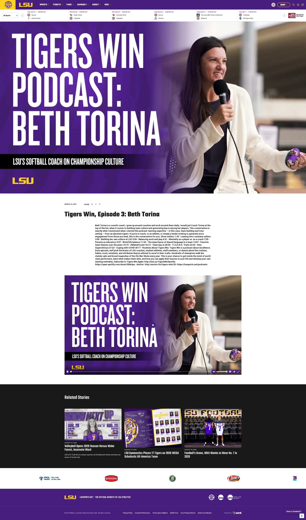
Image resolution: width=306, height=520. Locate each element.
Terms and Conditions (160, 513)
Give (107, 4)
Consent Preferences (142, 513)
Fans (69, 4)
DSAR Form (174, 513)
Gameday (81, 4)
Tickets (57, 4)
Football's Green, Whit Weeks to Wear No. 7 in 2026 (210, 455)
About (95, 4)
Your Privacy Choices (187, 513)
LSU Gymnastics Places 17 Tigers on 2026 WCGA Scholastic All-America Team (151, 455)
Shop (285, 5)
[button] (22, 15)
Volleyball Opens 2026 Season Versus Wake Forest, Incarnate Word (89, 448)
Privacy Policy (127, 513)
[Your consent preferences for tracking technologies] (302, 516)
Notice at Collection (205, 513)
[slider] (138, 371)
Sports (43, 4)
